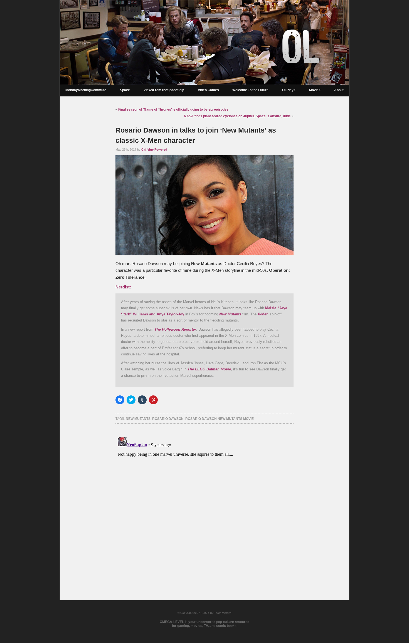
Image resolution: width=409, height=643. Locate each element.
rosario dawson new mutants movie (219, 419)
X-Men (263, 314)
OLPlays (288, 90)
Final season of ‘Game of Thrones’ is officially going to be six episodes (173, 109)
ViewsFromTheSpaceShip (164, 90)
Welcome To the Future (250, 90)
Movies (315, 90)
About (339, 90)
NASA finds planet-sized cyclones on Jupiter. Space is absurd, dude (237, 116)
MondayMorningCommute (85, 90)
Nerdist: (123, 287)
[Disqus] (204, 504)
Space (125, 90)
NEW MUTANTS (138, 419)
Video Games (208, 90)
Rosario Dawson (168, 419)
